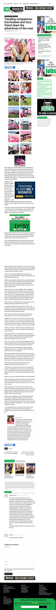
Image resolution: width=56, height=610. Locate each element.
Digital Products (24, 588)
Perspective (16, 3)
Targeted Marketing (24, 590)
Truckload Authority (34, 3)
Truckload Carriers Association (9, 588)
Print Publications (24, 589)
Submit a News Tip (6, 603)
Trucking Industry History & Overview (46, 593)
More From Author (20, 461)
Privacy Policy (6, 589)
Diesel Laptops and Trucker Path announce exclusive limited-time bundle (30, 476)
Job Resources (25, 3)
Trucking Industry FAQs (43, 589)
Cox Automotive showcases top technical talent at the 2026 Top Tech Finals (8, 476)
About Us (5, 585)
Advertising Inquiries (25, 587)
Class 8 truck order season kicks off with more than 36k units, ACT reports (27, 453)
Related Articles (9, 461)
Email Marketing (24, 592)
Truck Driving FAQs (42, 588)
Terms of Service (6, 590)
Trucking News (9, 3)
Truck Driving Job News (8, 16)
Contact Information (7, 598)
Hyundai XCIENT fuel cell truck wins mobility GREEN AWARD (11, 452)
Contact (4, 597)
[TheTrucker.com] (12, 9)
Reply (10, 530)
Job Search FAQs (42, 587)
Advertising (23, 585)
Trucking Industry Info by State (44, 594)
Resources (41, 585)
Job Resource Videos (43, 592)
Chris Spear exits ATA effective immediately (19, 475)
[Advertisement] (20, 256)
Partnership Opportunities (8, 601)
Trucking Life (15, 16)
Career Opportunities (7, 602)
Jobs (20, 3)
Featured (10, 448)
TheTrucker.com (35, 602)
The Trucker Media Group (8, 587)
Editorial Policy (6, 592)
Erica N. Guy (7, 30)
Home (5, 3)
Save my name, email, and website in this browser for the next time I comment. (19, 569)
